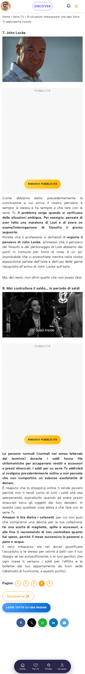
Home (6, 16)
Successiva (16, 596)
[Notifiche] (68, 6)
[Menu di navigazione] (76, 6)
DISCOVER (42, 6)
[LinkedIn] (53, 622)
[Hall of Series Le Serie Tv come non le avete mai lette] (6, 6)
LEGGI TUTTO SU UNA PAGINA (26, 607)
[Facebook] (20, 622)
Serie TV (18, 16)
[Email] (64, 622)
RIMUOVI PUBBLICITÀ (42, 183)
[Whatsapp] (42, 622)
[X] (31, 622)
